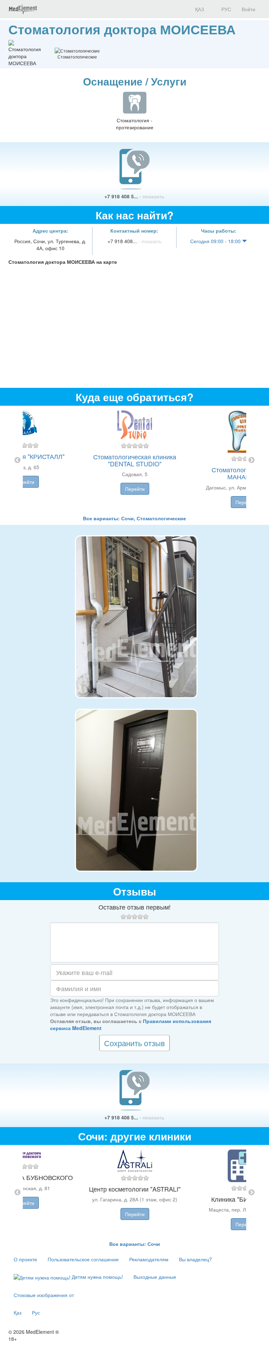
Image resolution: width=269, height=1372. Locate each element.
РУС (225, 9)
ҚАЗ (199, 9)
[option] (135, 460)
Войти (248, 9)
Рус (36, 1312)
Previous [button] (17, 460)
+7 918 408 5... (134, 196)
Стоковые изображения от (44, 1294)
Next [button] (251, 460)
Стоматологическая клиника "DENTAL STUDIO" (134, 460)
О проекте (25, 1259)
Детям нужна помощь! (96, 1276)
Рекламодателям (148, 1259)
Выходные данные (154, 1276)
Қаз (17, 1312)
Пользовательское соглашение (83, 1259)
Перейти (24, 481)
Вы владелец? (195, 1259)
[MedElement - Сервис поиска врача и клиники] (22, 9)
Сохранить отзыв (134, 1042)
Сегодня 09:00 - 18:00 (216, 241)
